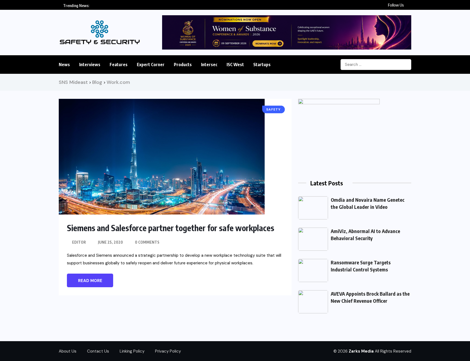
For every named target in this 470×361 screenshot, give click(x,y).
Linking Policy (132, 351)
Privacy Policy (168, 351)
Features (119, 64)
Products (183, 64)
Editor (79, 242)
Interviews (89, 64)
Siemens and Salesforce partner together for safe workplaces (170, 228)
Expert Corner (151, 64)
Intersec (209, 64)
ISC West (235, 64)
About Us (67, 351)
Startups (262, 64)
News (64, 64)
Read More (90, 280)
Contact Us (98, 351)
